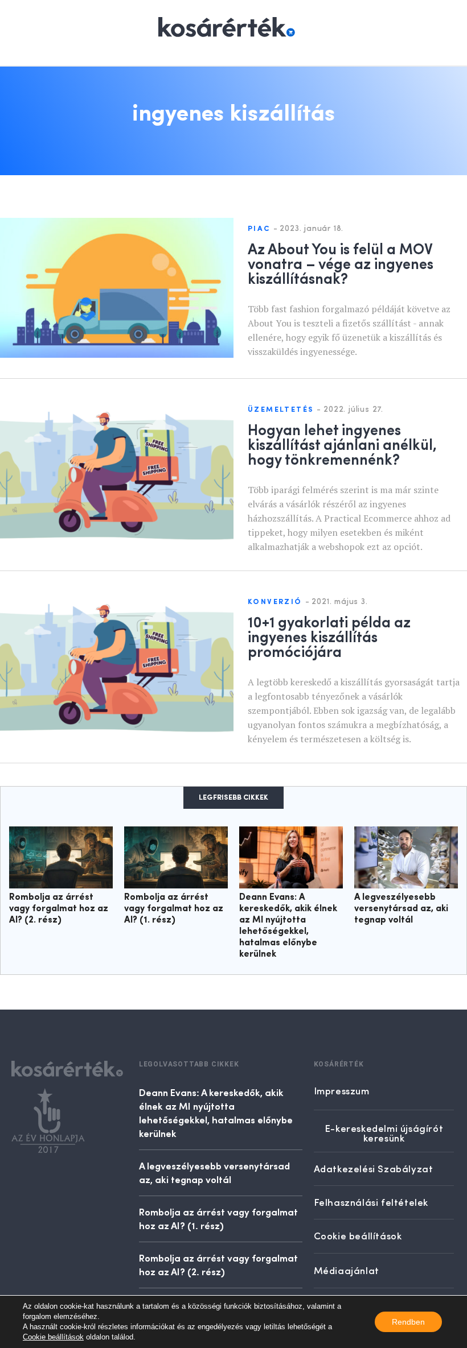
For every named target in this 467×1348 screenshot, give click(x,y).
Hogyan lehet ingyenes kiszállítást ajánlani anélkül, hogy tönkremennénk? (342, 444)
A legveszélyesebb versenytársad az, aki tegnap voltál (401, 909)
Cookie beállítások (53, 1337)
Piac (259, 229)
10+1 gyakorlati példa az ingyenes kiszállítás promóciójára (329, 636)
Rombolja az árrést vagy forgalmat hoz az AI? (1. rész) (173, 909)
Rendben (408, 1321)
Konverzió (275, 602)
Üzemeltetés (281, 410)
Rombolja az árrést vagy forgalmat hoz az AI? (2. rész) (58, 909)
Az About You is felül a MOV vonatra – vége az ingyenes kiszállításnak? (340, 263)
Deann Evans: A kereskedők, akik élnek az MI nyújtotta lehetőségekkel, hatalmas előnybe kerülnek (216, 1112)
